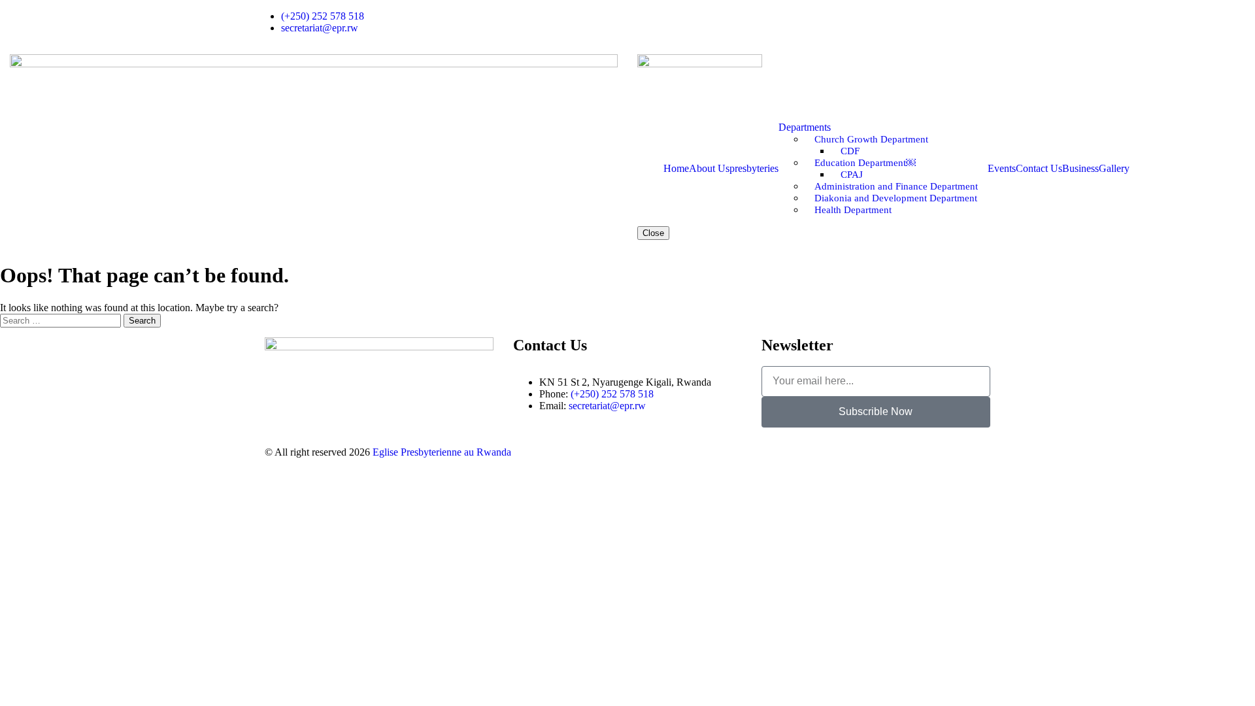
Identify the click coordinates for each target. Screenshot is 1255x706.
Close (653, 233)
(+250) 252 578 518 (612, 393)
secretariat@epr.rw (607, 405)
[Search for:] (62, 320)
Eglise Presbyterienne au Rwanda (442, 452)
